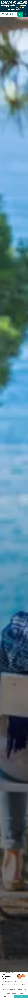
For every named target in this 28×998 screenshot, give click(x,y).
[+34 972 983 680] (20, 14)
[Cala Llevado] (9, 14)
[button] (25, 14)
